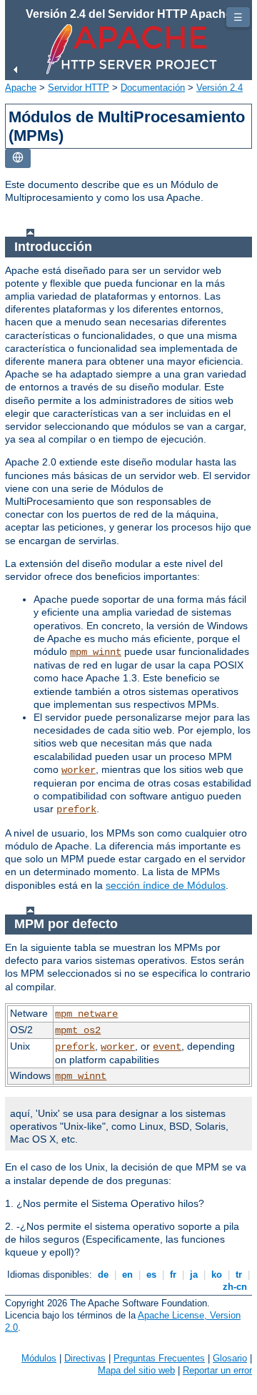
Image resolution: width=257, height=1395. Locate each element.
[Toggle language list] (18, 158)
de (103, 1274)
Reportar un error (217, 1370)
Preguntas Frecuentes (159, 1358)
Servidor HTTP (78, 87)
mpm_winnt (95, 652)
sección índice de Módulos (166, 885)
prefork (76, 809)
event (167, 1047)
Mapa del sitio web (136, 1370)
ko (216, 1274)
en (127, 1274)
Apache (20, 87)
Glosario (230, 1358)
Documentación (153, 87)
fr (173, 1274)
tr (239, 1274)
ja (194, 1274)
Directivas (85, 1358)
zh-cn (235, 1286)
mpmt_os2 (78, 1030)
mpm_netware (86, 1014)
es (151, 1274)
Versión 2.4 (219, 87)
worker (78, 770)
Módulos (38, 1358)
